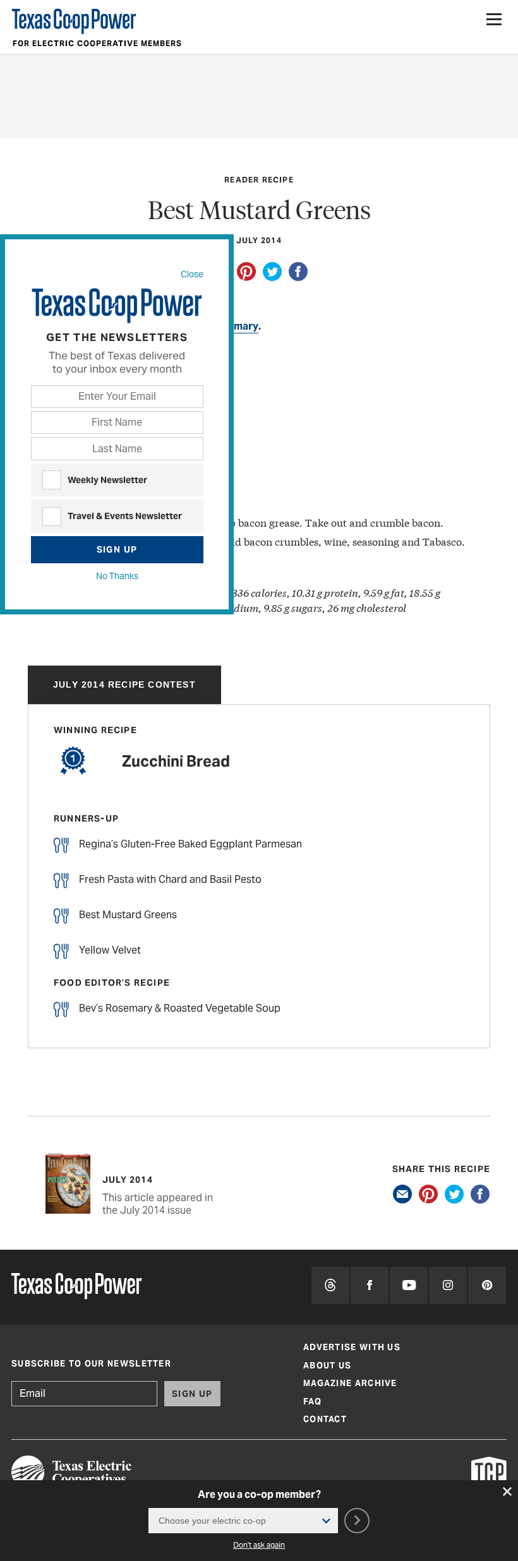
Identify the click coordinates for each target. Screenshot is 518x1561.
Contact (325, 1419)
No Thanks (117, 576)
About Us (327, 1365)
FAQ (312, 1401)
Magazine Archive (350, 1383)
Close (192, 274)
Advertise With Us (352, 1347)
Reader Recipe (259, 179)
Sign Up (117, 549)
